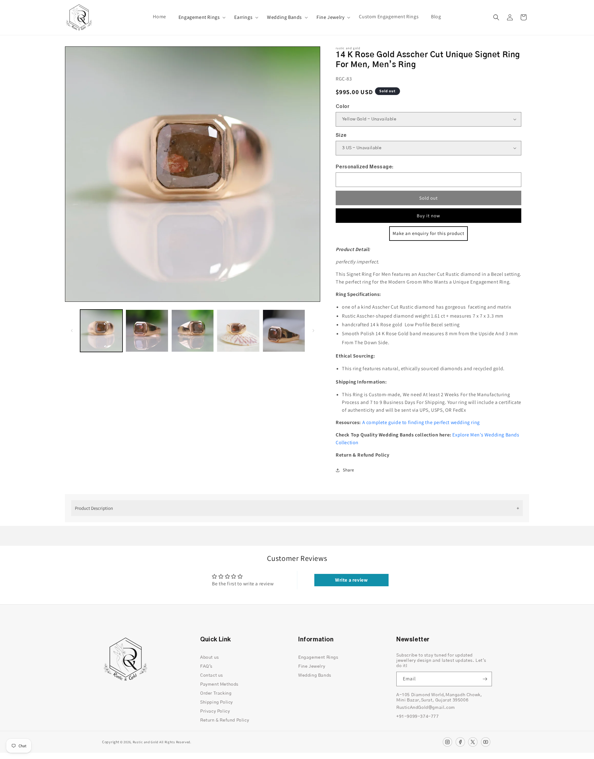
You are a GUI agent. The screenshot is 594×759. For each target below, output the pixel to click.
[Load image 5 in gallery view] (284, 331)
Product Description (94, 508)
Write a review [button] (351, 580)
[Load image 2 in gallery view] (147, 331)
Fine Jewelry (330, 17)
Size (341, 135)
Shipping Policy (216, 702)
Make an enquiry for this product (428, 233)
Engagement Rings (199, 17)
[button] (200, 17)
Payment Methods (219, 684)
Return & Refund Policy (224, 720)
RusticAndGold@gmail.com (425, 707)
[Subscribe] (485, 679)
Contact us (211, 675)
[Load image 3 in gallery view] (192, 331)
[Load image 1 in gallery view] (101, 331)
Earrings (243, 17)
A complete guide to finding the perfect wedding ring (421, 422)
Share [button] (348, 470)
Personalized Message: (364, 166)
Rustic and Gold (146, 742)
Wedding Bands (284, 17)
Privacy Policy (215, 711)
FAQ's (206, 666)
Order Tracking (215, 693)
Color (342, 106)
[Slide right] (313, 330)
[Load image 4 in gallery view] (238, 331)
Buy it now (428, 216)
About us (209, 657)
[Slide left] (72, 330)
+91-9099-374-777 (417, 716)
